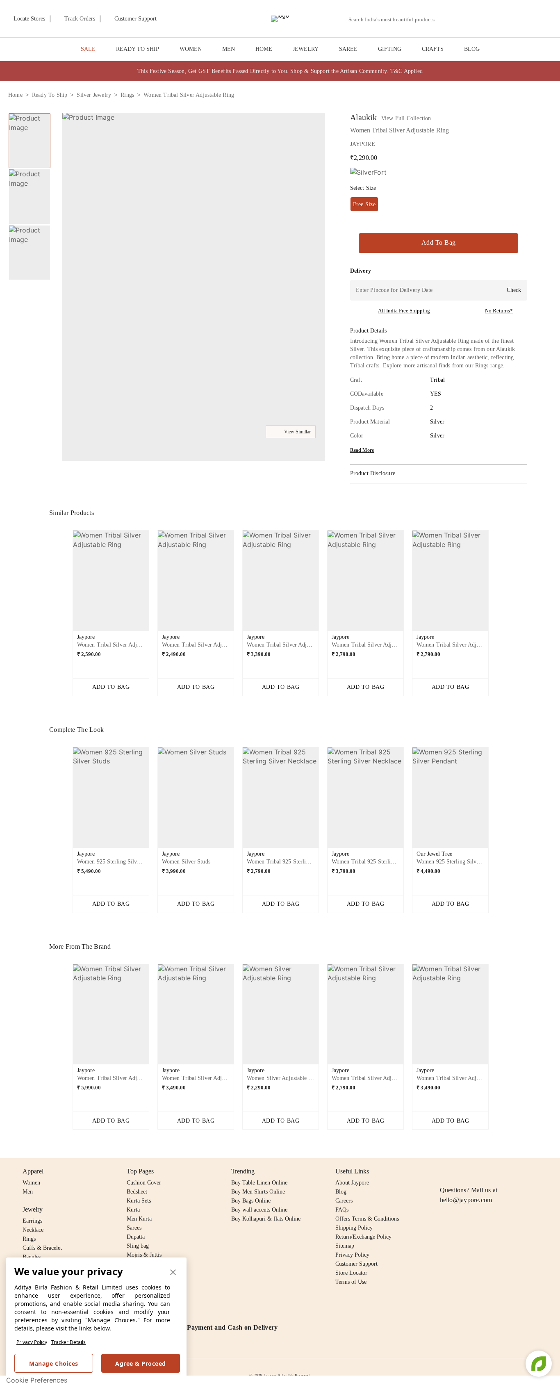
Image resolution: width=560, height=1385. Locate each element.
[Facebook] (461, 1171)
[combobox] (394, 19)
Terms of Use (351, 1282)
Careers (344, 1201)
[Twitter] (476, 1171)
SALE (88, 49)
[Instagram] (445, 1171)
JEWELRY (306, 49)
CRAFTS (433, 49)
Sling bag (138, 1246)
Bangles (32, 1257)
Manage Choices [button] (53, 1363)
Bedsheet (137, 1192)
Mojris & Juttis (144, 1255)
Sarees (134, 1228)
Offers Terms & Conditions (367, 1219)
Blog (340, 1192)
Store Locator (351, 1273)
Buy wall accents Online (259, 1210)
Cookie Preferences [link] (36, 1380)
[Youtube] (492, 1171)
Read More (362, 450)
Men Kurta (139, 1219)
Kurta (133, 1210)
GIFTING (389, 49)
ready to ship (50, 95)
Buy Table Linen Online (259, 1183)
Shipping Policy (354, 1228)
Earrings (32, 1221)
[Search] (445, 19)
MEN (228, 49)
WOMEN (191, 49)
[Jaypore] (280, 19)
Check (514, 290)
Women (31, 1183)
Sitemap (344, 1246)
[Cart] (506, 19)
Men (28, 1192)
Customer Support (356, 1264)
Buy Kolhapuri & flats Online (265, 1219)
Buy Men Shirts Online (258, 1192)
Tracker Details (68, 1342)
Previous (66, 584)
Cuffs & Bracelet (42, 1248)
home (15, 95)
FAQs (341, 1210)
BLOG (472, 49)
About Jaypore (352, 1183)
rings (127, 95)
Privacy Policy (31, 1342)
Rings (29, 1239)
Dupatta (136, 1237)
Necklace (33, 1230)
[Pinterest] (508, 1171)
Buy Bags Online (251, 1201)
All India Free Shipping (404, 311)
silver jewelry (94, 95)
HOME (263, 49)
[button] (464, 18)
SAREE (348, 49)
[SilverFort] (368, 172)
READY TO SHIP (137, 49)
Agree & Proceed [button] (140, 1363)
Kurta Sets (139, 1201)
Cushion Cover (144, 1183)
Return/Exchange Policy (363, 1237)
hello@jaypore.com (466, 1199)
